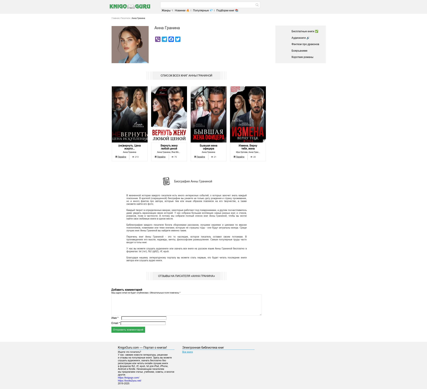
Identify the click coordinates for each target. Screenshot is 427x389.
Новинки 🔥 (182, 10)
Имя (114, 318)
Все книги (187, 352)
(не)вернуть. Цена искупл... (129, 147)
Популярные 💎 (203, 10)
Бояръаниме (299, 50)
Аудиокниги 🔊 (301, 37)
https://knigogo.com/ (128, 377)
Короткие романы (302, 57)
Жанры (166, 10)
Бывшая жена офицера (208, 147)
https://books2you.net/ (129, 380)
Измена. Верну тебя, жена (248, 147)
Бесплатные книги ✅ (305, 31)
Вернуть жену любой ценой (169, 147)
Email (115, 323)
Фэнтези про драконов (305, 44)
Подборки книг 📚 (227, 10)
